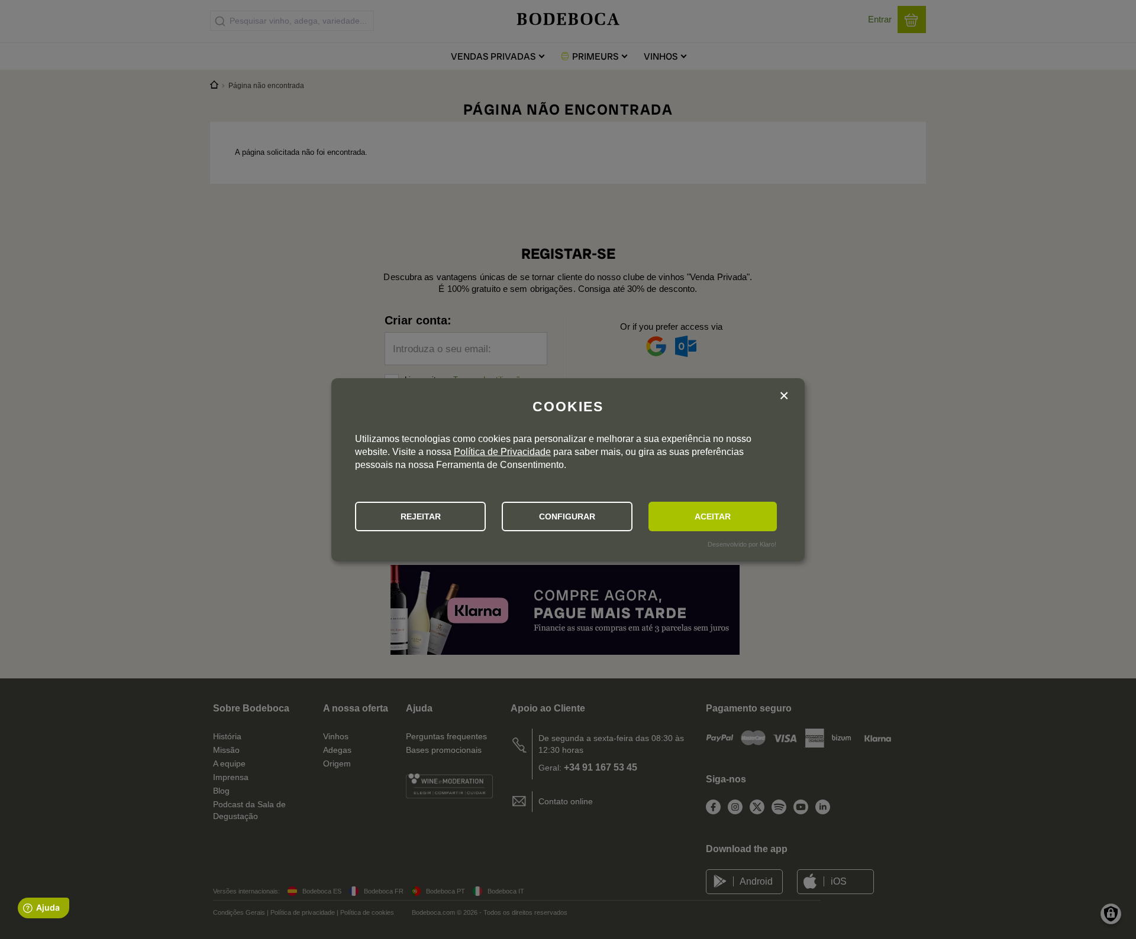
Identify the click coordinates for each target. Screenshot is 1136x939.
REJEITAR (421, 516)
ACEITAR (713, 516)
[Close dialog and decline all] (784, 397)
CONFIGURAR (567, 516)
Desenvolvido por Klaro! (742, 544)
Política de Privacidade (502, 452)
